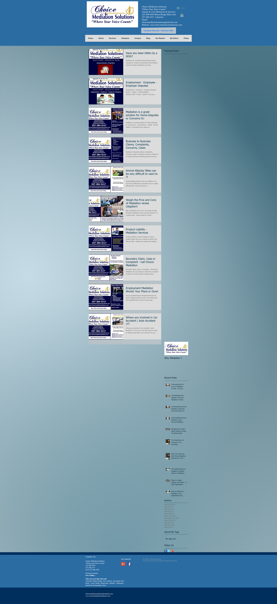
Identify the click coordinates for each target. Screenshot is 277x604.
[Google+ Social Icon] (123, 564)
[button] (182, 15)
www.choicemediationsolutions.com (166, 25)
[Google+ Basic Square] (172, 551)
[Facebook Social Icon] (129, 564)
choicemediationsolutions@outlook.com (159, 22)
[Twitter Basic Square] (169, 551)
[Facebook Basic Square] (165, 551)
